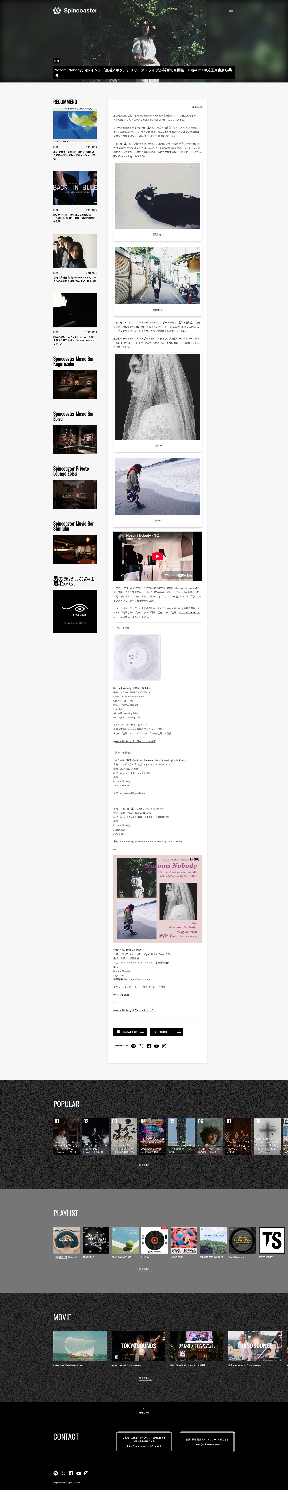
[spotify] (133, 1048)
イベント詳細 (122, 994)
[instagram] (164, 1048)
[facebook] (149, 1048)
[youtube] (156, 1048)
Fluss (135, 768)
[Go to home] (75, 10)
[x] (141, 1048)
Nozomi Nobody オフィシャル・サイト (135, 1010)
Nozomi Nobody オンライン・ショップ (135, 741)
